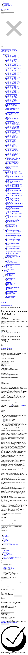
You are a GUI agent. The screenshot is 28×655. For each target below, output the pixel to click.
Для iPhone (3, 302)
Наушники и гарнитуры (6, 305)
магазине (11, 405)
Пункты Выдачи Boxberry (7, 375)
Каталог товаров (5, 51)
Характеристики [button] (5, 381)
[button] (4, 332)
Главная (2, 299)
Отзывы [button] (3, 384)
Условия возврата (7, 5)
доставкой (22, 405)
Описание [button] (3, 379)
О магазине (6, 3)
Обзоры (5, 541)
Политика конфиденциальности (11, 544)
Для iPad (5, 552)
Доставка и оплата (7, 4)
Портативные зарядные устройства (12, 557)
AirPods (5, 555)
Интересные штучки (8, 558)
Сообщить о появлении (6, 348)
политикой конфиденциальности (9, 622)
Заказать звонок (4, 624)
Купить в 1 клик (17, 595)
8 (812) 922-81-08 (5, 9)
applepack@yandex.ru (8, 568)
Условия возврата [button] (5, 383)
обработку (4, 621)
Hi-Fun (2, 413)
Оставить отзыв (17, 526)
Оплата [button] (2, 382)
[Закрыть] (1, 601)
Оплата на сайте (7, 543)
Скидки (5, 539)
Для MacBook (6, 553)
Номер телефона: (5, 593)
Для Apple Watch (7, 554)
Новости (5, 7)
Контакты (5, 1)
